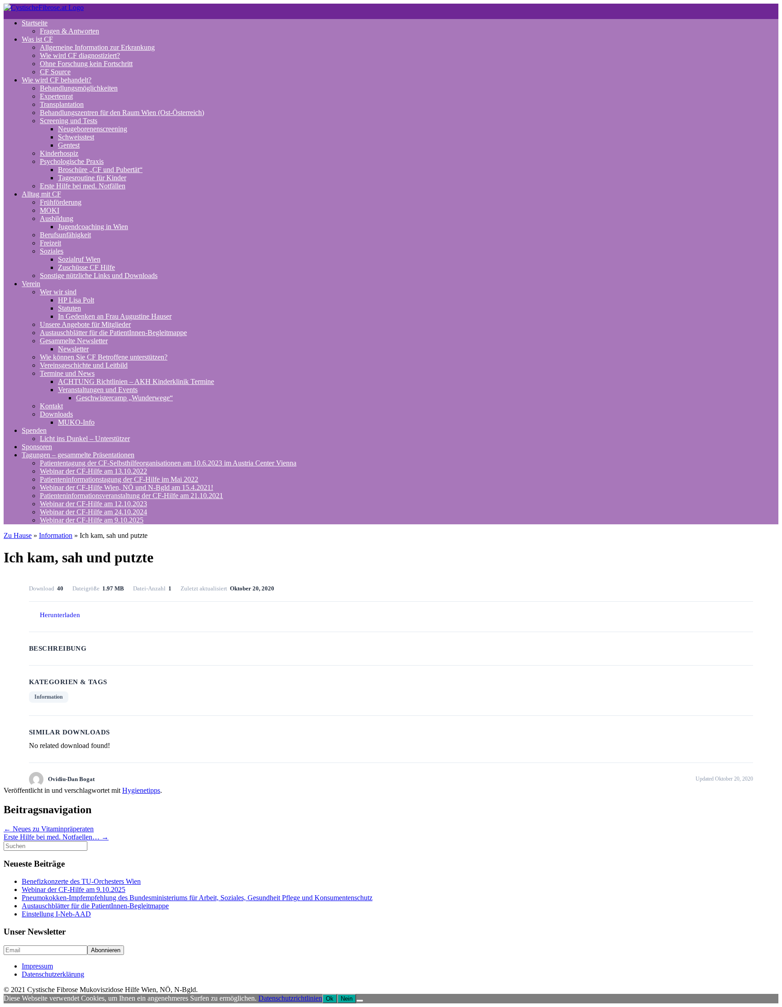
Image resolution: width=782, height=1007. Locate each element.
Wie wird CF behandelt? (56, 80)
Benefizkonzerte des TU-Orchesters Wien (81, 881)
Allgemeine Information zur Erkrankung (97, 47)
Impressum (37, 966)
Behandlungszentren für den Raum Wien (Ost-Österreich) (122, 112)
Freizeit (50, 243)
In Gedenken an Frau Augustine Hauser (115, 316)
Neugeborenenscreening (92, 129)
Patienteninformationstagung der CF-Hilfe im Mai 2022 (119, 479)
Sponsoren (37, 447)
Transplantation (62, 104)
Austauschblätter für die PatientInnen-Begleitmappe (113, 332)
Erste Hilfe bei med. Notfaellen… (56, 837)
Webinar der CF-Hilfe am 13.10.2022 (93, 471)
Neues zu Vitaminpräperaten (49, 829)
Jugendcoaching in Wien (93, 226)
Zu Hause (18, 535)
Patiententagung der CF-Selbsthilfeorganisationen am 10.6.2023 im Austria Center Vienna (168, 463)
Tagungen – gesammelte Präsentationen (78, 455)
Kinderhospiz (59, 153)
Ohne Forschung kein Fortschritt (86, 63)
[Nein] (359, 1000)
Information (55, 535)
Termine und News (67, 373)
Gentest (69, 145)
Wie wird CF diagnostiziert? (80, 55)
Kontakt (51, 406)
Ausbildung (56, 218)
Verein (31, 284)
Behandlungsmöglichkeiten (79, 88)
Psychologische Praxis (72, 161)
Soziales (51, 251)
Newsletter (73, 349)
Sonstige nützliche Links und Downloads (98, 275)
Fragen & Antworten (69, 31)
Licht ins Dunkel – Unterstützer (85, 438)
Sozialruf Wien (79, 259)
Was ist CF (37, 39)
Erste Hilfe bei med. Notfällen (82, 186)
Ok (330, 998)
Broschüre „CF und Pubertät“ (100, 169)
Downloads (56, 414)
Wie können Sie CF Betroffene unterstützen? (103, 357)
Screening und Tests (68, 121)
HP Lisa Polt (76, 300)
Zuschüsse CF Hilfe (86, 267)
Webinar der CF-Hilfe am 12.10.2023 (93, 504)
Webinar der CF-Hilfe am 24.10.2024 (93, 512)
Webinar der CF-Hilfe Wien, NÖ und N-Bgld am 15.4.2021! (126, 487)
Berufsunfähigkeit (65, 235)
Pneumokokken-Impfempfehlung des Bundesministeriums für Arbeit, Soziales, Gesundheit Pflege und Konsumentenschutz (197, 898)
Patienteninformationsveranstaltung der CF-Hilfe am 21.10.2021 (131, 495)
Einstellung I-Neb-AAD (56, 914)
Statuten (69, 308)
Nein (347, 998)
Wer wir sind (58, 292)
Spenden (34, 430)
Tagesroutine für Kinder (92, 178)
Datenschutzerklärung (53, 974)
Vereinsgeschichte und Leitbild (84, 365)
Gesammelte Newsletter (74, 341)
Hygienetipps (141, 790)
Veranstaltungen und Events (98, 389)
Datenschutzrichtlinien (290, 998)
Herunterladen (60, 615)
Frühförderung (60, 202)
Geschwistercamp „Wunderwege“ (124, 398)
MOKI (49, 210)
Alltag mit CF (41, 194)
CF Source (55, 72)
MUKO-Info (76, 422)
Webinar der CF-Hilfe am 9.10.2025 (91, 520)
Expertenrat (56, 96)
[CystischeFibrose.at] (44, 7)
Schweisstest (76, 137)
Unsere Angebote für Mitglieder (85, 324)
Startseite (35, 23)
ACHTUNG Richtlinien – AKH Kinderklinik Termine (136, 381)
